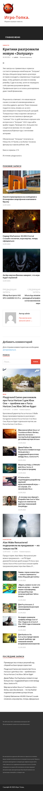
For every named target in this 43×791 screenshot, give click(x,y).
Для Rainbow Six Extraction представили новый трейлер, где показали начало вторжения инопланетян (29, 639)
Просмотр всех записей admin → (25, 319)
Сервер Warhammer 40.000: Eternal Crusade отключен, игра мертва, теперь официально (20, 238)
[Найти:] (21, 361)
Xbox (4, 394)
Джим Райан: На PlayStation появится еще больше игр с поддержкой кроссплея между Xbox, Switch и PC (29, 452)
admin (16, 57)
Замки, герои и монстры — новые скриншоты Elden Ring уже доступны (28, 574)
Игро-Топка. (16, 17)
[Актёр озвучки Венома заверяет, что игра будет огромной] (21, 273)
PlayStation (7, 539)
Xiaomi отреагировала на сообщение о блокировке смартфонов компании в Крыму (20, 199)
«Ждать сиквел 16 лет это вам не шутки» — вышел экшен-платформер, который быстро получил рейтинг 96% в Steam (29, 590)
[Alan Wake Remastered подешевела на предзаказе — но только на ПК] (21, 537)
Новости (6, 45)
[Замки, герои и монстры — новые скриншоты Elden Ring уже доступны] (10, 580)
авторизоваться (9, 350)
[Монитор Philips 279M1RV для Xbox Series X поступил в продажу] (10, 472)
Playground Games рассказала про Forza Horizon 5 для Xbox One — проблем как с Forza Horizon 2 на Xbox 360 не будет (20, 671)
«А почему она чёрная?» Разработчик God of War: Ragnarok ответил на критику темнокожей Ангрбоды (29, 501)
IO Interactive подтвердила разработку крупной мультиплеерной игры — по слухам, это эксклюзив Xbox (29, 483)
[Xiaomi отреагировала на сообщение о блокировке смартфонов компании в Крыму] (21, 194)
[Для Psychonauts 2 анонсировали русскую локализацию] (10, 612)
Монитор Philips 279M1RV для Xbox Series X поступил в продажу (29, 467)
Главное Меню (12, 37)
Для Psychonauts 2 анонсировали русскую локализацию (28, 606)
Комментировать (26, 57)
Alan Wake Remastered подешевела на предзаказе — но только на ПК (21, 545)
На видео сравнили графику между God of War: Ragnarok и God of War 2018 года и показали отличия (29, 621)
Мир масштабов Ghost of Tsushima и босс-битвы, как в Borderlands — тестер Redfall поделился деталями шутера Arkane (29, 434)
